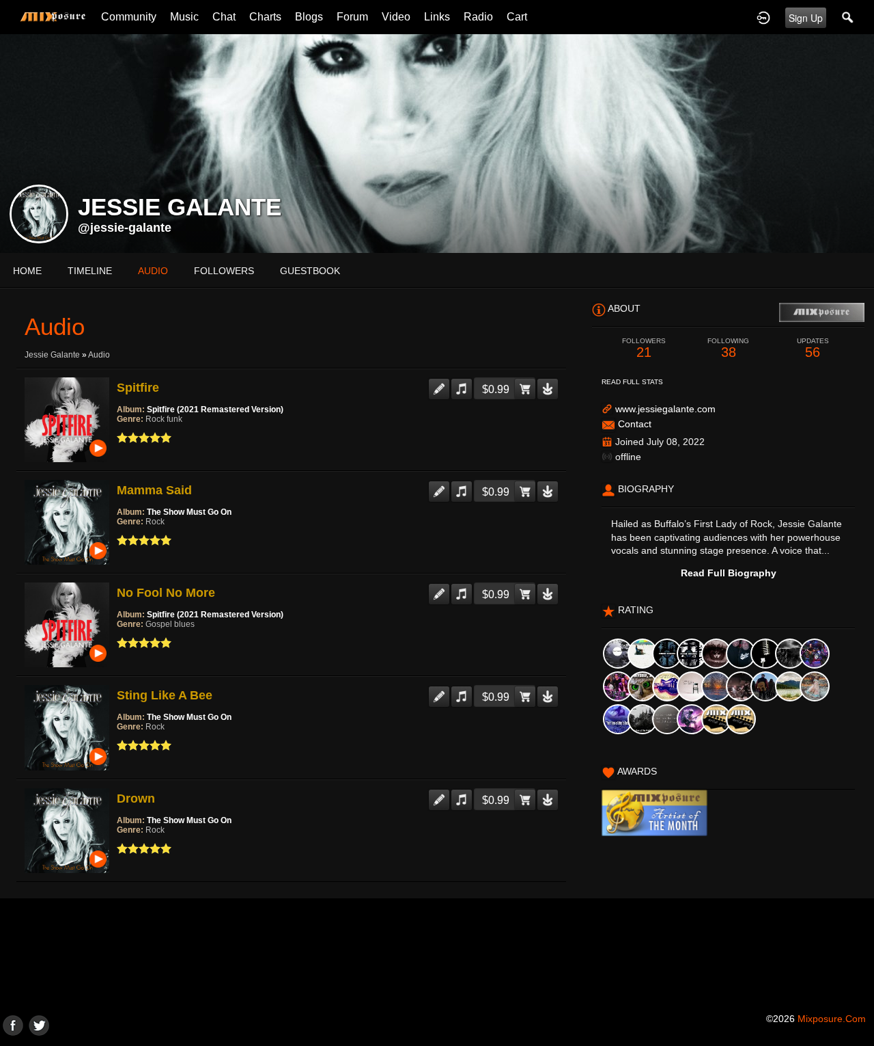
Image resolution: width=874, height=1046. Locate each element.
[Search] (848, 17)
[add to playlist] (461, 383)
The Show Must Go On (189, 512)
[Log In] (763, 17)
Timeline (90, 270)
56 (813, 348)
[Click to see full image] (437, 142)
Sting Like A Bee (164, 695)
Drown (136, 798)
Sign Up (806, 18)
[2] (128, 437)
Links (437, 17)
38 (728, 348)
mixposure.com (832, 1018)
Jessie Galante (52, 355)
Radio (478, 17)
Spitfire (138, 387)
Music (184, 17)
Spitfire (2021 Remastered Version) (215, 409)
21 (644, 348)
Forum (352, 17)
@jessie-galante (124, 227)
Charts (265, 17)
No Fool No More (166, 593)
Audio (99, 355)
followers (224, 270)
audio (153, 270)
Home (27, 270)
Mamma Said (154, 490)
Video (396, 17)
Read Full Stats (632, 382)
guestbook (310, 270)
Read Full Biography (728, 572)
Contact (634, 423)
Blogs (309, 17)
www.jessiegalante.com (665, 408)
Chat (224, 17)
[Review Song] (439, 383)
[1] (122, 437)
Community (128, 17)
